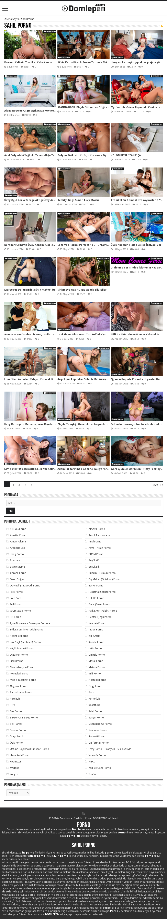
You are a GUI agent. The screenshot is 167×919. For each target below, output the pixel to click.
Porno (83, 825)
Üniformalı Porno (99, 742)
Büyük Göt (94, 560)
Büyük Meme (17, 566)
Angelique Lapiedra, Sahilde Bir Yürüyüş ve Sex (87, 379)
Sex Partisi (16, 723)
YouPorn (93, 774)
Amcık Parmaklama (100, 535)
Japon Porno (96, 629)
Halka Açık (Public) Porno (103, 610)
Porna (114, 911)
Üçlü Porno (16, 742)
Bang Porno (17, 554)
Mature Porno (97, 667)
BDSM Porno (96, 554)
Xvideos (14, 767)
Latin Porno (95, 648)
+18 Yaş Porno (18, 528)
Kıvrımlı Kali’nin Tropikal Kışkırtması (28, 62)
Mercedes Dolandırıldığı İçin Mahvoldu (29, 289)
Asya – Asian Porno (100, 547)
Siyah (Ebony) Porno (100, 723)
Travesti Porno (97, 736)
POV (12, 704)
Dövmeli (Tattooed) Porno (25, 585)
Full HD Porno (96, 598)
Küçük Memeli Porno (22, 648)
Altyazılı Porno (97, 528)
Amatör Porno (18, 535)
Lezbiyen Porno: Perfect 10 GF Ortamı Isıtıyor (87, 244)
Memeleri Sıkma (19, 673)
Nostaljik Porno (97, 679)
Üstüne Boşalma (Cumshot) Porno (29, 748)
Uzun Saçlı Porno (20, 755)
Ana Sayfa (13, 18)
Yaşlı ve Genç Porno (100, 767)
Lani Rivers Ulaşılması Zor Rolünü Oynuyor (84, 334)
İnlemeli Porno (97, 623)
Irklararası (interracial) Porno (27, 629)
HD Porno (15, 616)
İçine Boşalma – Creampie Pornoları (31, 623)
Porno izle (73, 835)
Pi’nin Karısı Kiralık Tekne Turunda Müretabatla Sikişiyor (94, 62)
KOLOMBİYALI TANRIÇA (126, 155)
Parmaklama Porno (21, 692)
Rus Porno (16, 711)
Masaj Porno (96, 660)
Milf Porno (95, 673)
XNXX (92, 761)
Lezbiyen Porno (19, 654)
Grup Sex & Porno (20, 610)
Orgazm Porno (18, 686)
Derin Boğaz (17, 579)
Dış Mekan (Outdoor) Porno (105, 579)
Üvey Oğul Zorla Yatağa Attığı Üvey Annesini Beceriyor (39, 200)
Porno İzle (94, 698)
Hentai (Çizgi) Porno (100, 616)
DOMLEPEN (52, 914)
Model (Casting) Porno (23, 679)
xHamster (15, 761)
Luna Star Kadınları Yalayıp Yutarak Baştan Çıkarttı (37, 379)
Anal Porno (95, 541)
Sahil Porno (95, 711)
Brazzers (15, 560)
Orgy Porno (95, 686)
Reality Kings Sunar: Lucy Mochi (78, 200)
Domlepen (79, 829)
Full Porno (16, 604)
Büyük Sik (94, 566)
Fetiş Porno (16, 591)
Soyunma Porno (98, 730)
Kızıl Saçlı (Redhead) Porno (25, 642)
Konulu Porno (96, 642)
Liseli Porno (16, 660)
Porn (91, 692)
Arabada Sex (17, 547)
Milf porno (61, 855)
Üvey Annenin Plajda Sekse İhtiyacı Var (136, 244)
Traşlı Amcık (17, 736)
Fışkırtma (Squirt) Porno (102, 591)
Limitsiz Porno (97, 654)
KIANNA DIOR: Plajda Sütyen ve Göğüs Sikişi (85, 107)
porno (122, 832)
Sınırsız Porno (18, 730)
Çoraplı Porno (18, 572)
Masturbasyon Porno (22, 667)
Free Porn (15, 598)
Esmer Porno (96, 585)
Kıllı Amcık (94, 635)
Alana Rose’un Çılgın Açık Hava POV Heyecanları (35, 110)
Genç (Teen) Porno (99, 604)
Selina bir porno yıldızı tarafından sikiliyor (139, 424)
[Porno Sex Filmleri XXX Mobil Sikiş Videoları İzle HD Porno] (83, 7)
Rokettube (94, 704)
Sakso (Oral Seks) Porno (24, 717)
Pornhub (15, 698)
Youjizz (14, 774)
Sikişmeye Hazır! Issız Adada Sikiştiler (82, 289)
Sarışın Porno (96, 717)
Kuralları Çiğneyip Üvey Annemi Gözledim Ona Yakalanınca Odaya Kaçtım (51, 244)
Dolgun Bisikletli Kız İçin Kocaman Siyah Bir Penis (89, 155)
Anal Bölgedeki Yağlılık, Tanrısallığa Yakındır (33, 155)
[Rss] (83, 813)
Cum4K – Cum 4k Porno (102, 572)
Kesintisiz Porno (19, 635)
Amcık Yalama (18, 541)
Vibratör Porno (97, 755)
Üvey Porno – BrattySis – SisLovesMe (110, 748)
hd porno (28, 852)
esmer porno (36, 855)
